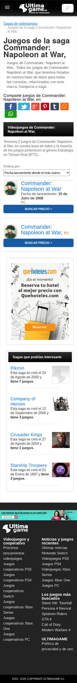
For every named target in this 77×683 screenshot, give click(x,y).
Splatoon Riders (54, 614)
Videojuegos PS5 (55, 559)
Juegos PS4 (51, 564)
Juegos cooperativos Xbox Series (18, 607)
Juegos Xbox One (56, 580)
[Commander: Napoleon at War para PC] (10, 188)
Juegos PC (50, 586)
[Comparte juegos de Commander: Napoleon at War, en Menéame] (64, 106)
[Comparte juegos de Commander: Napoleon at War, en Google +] (35, 106)
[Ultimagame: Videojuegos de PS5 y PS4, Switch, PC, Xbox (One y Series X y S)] (34, 8)
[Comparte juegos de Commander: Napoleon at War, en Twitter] (24, 106)
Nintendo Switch (55, 553)
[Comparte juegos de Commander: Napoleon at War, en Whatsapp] (11, 114)
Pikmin (17, 368)
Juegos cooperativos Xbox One (18, 623)
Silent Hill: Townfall (57, 603)
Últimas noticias (54, 548)
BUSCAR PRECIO (37, 209)
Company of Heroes (22, 401)
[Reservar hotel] (40, 301)
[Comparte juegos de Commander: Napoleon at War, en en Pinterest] (45, 106)
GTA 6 (47, 619)
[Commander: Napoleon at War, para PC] (10, 231)
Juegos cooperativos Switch (13, 591)
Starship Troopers (28, 465)
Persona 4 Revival (56, 608)
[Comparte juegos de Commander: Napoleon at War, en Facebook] (11, 106)
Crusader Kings (26, 434)
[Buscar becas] (38, 515)
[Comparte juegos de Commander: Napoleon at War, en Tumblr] (54, 106)
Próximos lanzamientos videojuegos (13, 553)
